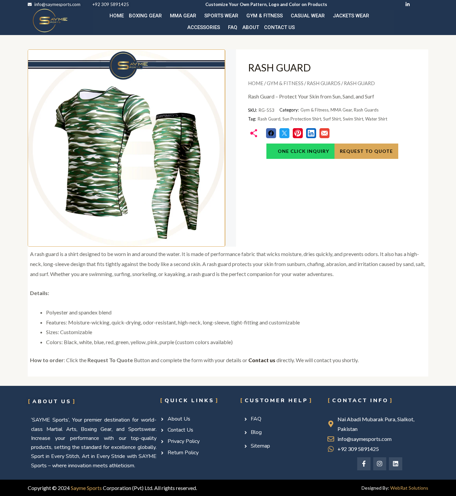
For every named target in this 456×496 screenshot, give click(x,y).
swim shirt (353, 118)
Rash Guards (323, 83)
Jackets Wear (351, 16)
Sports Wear (221, 16)
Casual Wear (308, 16)
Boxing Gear (145, 16)
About (250, 27)
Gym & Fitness (264, 16)
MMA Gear (183, 16)
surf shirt (332, 118)
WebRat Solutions (409, 488)
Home (116, 16)
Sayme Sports (86, 488)
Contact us (279, 27)
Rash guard (269, 118)
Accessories (203, 27)
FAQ (232, 27)
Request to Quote (366, 151)
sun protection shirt (301, 118)
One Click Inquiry (302, 151)
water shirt (376, 118)
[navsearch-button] (412, 22)
